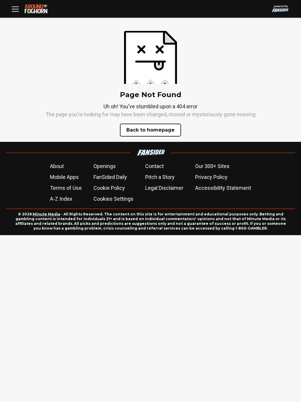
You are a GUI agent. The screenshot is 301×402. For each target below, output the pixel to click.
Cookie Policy (109, 188)
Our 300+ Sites (212, 166)
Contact (154, 166)
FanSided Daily (110, 177)
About (57, 166)
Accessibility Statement (223, 188)
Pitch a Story (160, 177)
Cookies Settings (113, 199)
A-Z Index (61, 199)
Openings (104, 166)
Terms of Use (66, 188)
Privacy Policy (211, 177)
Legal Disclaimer (164, 188)
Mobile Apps (64, 177)
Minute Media (46, 214)
